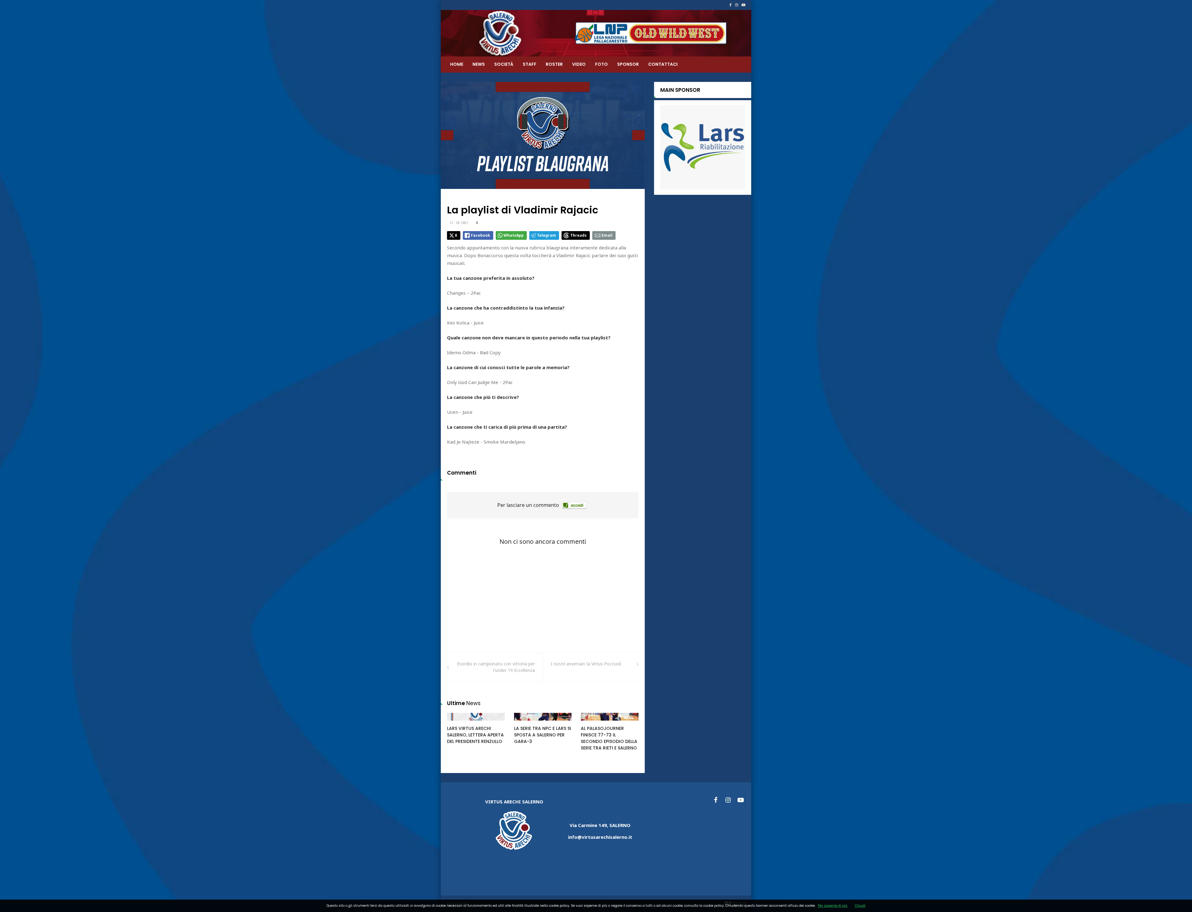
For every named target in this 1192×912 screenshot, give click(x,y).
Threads (578, 235)
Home (456, 64)
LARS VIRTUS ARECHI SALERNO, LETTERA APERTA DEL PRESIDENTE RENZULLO (475, 734)
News (478, 64)
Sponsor (628, 64)
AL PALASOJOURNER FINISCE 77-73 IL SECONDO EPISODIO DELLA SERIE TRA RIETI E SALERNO (609, 738)
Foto (601, 64)
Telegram (546, 235)
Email (607, 235)
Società (503, 64)
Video (579, 64)
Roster (554, 64)
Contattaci (663, 64)
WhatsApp (513, 235)
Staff (529, 64)
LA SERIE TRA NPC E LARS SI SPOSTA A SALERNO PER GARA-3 (542, 734)
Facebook (480, 235)
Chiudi (860, 905)
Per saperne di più (832, 905)
